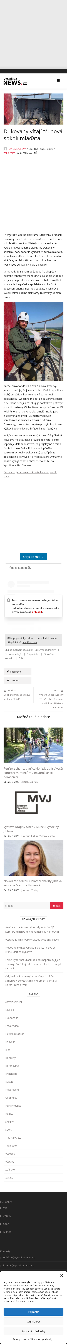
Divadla (9, 1010)
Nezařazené (12, 1089)
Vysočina (10, 1153)
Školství (9, 1121)
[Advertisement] (33, 33)
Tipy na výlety (13, 1137)
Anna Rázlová (17, 148)
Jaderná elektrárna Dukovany (32, 472)
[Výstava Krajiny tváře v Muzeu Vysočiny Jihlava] (33, 788)
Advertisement (13, 1002)
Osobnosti (11, 1097)
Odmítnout (33, 1321)
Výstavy (43, 836)
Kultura (34, 836)
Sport (8, 1129)
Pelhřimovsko (13, 1105)
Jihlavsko (25, 836)
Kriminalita (11, 1073)
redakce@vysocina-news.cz (19, 1257)
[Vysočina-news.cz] (15, 81)
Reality (9, 1113)
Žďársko (25, 781)
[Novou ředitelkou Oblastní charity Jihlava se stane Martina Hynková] (33, 842)
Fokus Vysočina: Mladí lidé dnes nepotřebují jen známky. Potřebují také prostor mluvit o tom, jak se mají (33, 964)
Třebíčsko (10, 153)
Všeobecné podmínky (42, 1339)
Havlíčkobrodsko (14, 1033)
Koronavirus (12, 1065)
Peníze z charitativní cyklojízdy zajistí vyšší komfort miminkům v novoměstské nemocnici (33, 772)
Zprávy (34, 781)
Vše (5, 1208)
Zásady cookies (21, 1339)
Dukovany (9, 472)
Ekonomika (11, 1018)
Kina (7, 1049)
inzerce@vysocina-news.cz (18, 1265)
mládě (53, 472)
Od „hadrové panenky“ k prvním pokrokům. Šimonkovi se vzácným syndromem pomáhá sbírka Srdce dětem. (31, 981)
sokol (6, 476)
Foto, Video (12, 1026)
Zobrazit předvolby (33, 1331)
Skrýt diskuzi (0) (33, 557)
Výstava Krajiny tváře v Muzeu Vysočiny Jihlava (32, 939)
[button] (61, 1275)
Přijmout (33, 1311)
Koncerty (10, 1057)
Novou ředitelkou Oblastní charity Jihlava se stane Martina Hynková (33, 883)
